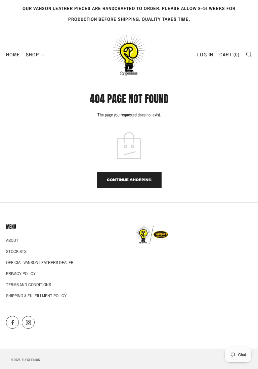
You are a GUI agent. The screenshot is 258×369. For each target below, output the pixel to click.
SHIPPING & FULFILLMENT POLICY (36, 296)
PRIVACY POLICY (21, 273)
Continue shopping (129, 180)
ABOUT (12, 240)
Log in (205, 54)
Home (13, 54)
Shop (32, 54)
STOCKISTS (16, 251)
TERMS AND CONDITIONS (28, 284)
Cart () (229, 54)
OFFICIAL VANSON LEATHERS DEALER (40, 262)
